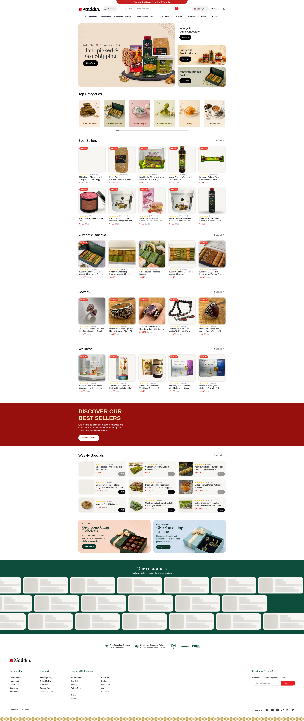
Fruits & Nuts (76, 688)
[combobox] (152, 8)
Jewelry (104, 688)
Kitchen (104, 681)
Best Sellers (106, 17)
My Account (14, 681)
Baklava (74, 685)
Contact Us (14, 688)
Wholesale (14, 692)
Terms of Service (46, 692)
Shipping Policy (46, 678)
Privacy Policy (45, 688)
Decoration (105, 684)
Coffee (73, 695)
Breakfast (105, 677)
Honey (73, 699)
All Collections (91, 17)
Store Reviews (15, 678)
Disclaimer (44, 685)
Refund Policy (45, 681)
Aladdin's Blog (15, 685)
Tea (72, 692)
